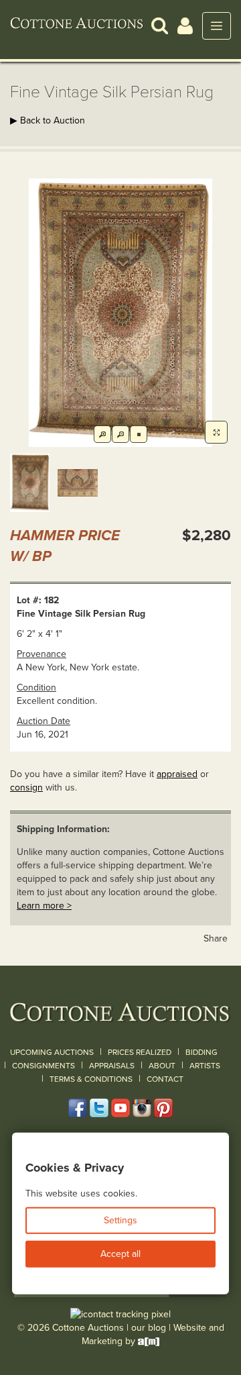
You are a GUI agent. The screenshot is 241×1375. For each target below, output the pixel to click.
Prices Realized (139, 1052)
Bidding (201, 1052)
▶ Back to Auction (47, 120)
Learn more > (44, 905)
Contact (165, 1079)
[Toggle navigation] (216, 26)
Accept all (120, 1254)
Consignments (43, 1065)
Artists (204, 1065)
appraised (177, 774)
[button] (159, 25)
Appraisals (112, 1065)
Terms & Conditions (91, 1079)
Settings (120, 1220)
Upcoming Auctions (52, 1052)
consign (26, 787)
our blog (148, 1327)
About (162, 1065)
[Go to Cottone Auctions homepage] (77, 25)
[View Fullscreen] (216, 432)
